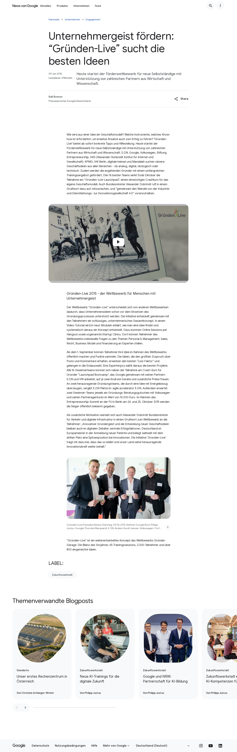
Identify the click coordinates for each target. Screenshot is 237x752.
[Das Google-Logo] (19, 746)
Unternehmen (81, 5)
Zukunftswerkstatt (62, 574)
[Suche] (210, 5)
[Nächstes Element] (25, 707)
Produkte (62, 5)
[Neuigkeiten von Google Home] (25, 5)
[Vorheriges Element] (16, 707)
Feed (98, 5)
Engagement (93, 19)
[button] (181, 99)
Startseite (54, 19)
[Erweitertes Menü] (220, 5)
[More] (168, 527)
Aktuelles (45, 5)
